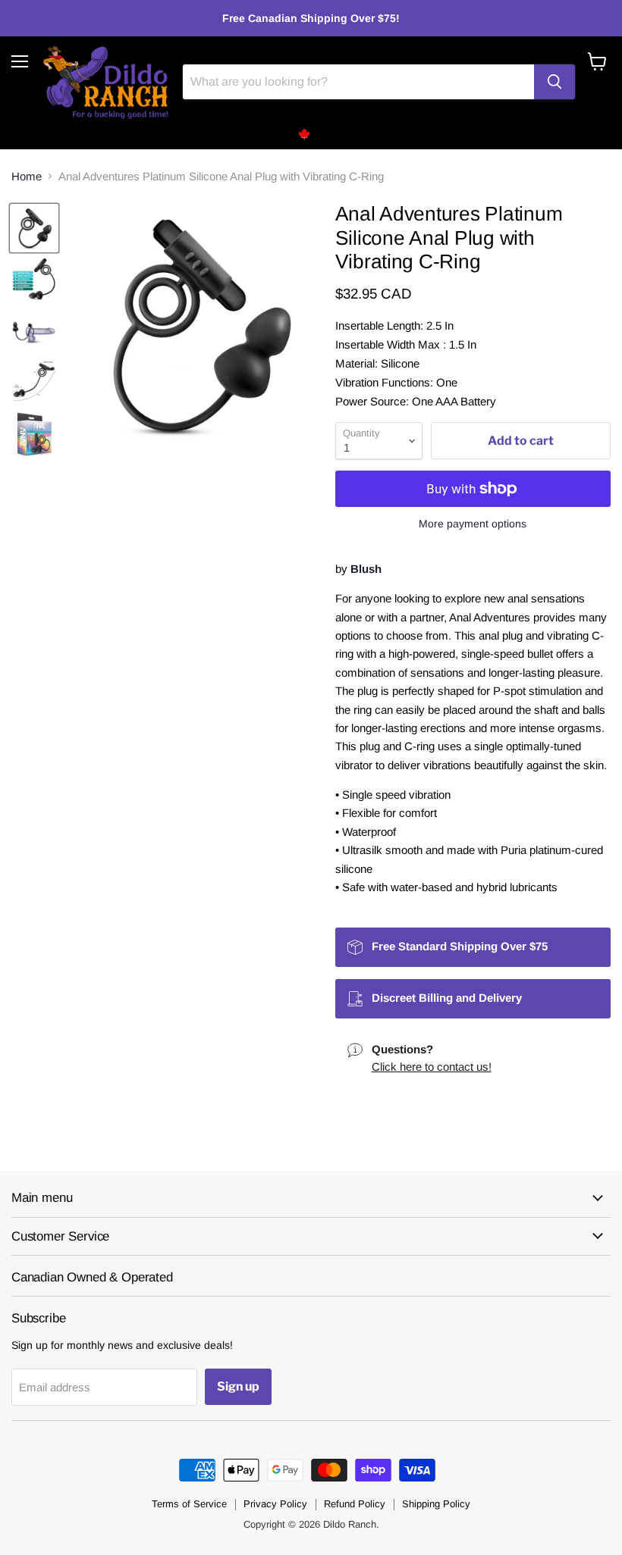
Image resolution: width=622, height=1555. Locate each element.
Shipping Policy (436, 1504)
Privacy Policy (275, 1504)
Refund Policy (354, 1504)
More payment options (472, 524)
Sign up (238, 1386)
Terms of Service (189, 1504)
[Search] (554, 81)
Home (26, 176)
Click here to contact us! (432, 1066)
